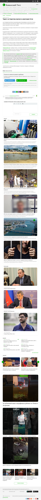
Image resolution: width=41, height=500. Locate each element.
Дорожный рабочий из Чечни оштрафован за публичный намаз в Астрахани (11, 369)
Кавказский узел (6, 47)
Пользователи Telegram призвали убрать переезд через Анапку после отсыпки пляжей (20, 164)
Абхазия (4, 7)
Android (18, 53)
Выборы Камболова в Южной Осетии (20, 13)
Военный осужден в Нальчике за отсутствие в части (27, 346)
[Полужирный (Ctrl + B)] (14, 104)
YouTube (6, 62)
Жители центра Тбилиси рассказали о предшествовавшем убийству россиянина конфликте (19, 189)
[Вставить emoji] (23, 104)
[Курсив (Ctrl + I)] (16, 104)
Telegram (29, 56)
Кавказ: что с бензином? (8, 13)
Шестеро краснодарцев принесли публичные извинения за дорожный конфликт (19, 214)
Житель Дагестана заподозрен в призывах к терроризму (27, 350)
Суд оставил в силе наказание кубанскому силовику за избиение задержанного (29, 369)
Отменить (33, 114)
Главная (4, 15)
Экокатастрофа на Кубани (33, 13)
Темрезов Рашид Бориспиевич (10, 288)
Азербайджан (15, 7)
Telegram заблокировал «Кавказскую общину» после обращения (20, 478)
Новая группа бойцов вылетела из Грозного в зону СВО (10, 341)
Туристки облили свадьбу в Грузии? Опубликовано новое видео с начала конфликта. (8, 478)
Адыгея (11, 7)
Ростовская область (20, 10)
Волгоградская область (31, 7)
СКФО (33, 10)
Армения (19, 7)
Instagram (33, 59)
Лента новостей (8, 15)
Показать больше (20, 483)
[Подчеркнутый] (18, 104)
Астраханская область (24, 7)
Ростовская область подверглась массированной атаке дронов (16, 237)
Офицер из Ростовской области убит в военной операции (28, 341)
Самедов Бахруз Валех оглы (9, 333)
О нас (3, 491)
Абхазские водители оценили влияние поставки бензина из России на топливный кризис (20, 140)
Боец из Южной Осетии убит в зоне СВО (12, 349)
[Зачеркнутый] (20, 104)
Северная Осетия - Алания (27, 10)
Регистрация (17, 113)
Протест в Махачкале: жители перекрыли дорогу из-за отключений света (17, 465)
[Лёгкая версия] (7, 1)
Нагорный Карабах (5, 10)
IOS (21, 53)
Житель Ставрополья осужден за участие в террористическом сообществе (18, 260)
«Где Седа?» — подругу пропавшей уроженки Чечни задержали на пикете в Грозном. (19, 436)
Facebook (28, 59)
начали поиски (33, 47)
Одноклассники (13, 61)
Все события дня (35, 352)
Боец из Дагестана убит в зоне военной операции (11, 346)
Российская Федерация (12, 10)
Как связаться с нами (12, 491)
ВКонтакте (6, 61)
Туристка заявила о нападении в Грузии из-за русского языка (32, 478)
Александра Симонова (13, 95)
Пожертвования (22, 491)
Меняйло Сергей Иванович (9, 311)
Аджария (7, 7)
